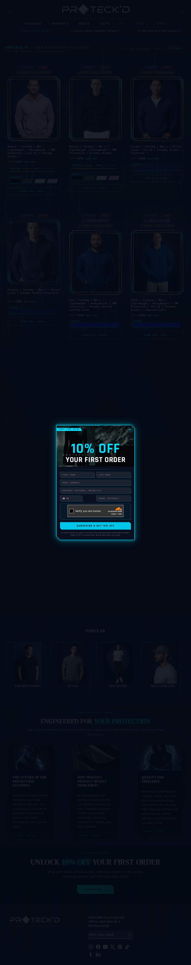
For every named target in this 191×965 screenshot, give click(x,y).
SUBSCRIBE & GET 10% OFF (96, 525)
